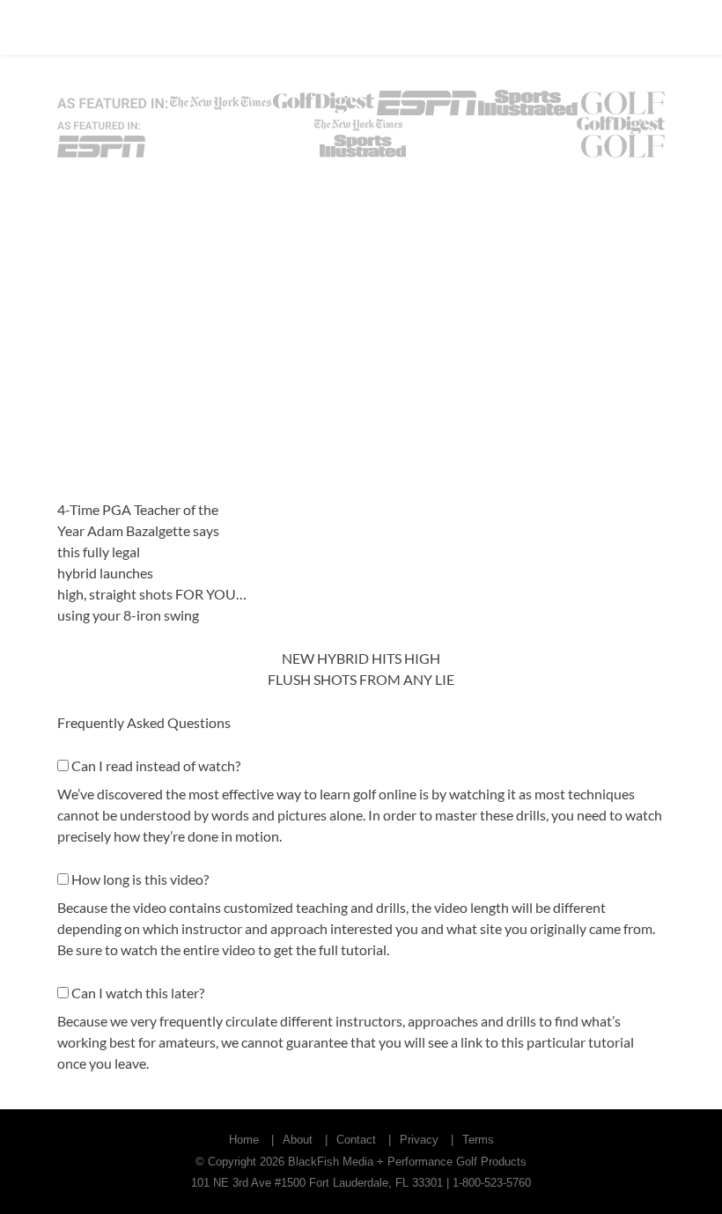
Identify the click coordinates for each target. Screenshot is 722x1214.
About (298, 1139)
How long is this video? (140, 879)
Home (244, 1139)
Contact (356, 1139)
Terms (478, 1139)
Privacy (419, 1139)
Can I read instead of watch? (155, 765)
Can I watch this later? (137, 992)
